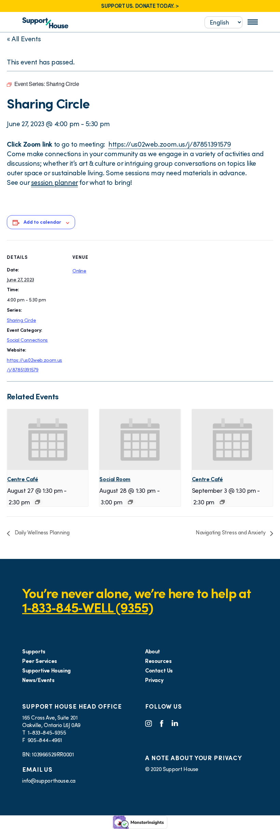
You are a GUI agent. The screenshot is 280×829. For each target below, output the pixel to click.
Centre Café (22, 479)
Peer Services (39, 660)
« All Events (24, 38)
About (152, 651)
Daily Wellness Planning (41, 532)
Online (79, 271)
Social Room (114, 479)
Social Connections (27, 340)
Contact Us (159, 670)
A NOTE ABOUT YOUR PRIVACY (193, 758)
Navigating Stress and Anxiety (231, 532)
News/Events (38, 680)
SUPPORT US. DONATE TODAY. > (140, 5)
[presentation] (47, 439)
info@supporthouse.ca (48, 780)
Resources (158, 660)
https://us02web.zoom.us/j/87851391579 (169, 144)
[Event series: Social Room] (130, 502)
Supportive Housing (46, 670)
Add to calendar (42, 222)
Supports (33, 651)
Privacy (154, 680)
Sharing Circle (21, 320)
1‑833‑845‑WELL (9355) (87, 607)
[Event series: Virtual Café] (37, 502)
